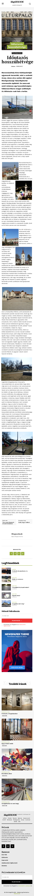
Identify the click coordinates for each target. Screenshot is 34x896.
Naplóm (14, 577)
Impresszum (17, 893)
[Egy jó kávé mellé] (17, 729)
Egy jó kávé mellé (7, 743)
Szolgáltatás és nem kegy (10, 803)
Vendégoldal (17, 41)
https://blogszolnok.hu (17, 536)
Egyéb (14, 569)
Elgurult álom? (16, 595)
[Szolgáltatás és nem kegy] (17, 789)
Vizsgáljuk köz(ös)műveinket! (20, 587)
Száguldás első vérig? (18, 604)
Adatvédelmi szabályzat (24, 885)
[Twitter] (15, 553)
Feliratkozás (16, 620)
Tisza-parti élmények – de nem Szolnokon (8, 523)
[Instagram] (8, 846)
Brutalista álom (7, 773)
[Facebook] (11, 553)
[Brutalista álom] (17, 759)
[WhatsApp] (22, 553)
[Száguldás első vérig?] (6, 603)
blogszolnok (17, 534)
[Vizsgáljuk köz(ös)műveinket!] (6, 587)
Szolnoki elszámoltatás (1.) (20, 571)
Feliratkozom (16, 881)
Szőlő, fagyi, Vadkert (24, 522)
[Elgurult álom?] (6, 595)
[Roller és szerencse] (6, 579)
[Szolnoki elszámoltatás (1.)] (6, 571)
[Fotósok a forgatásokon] (17, 699)
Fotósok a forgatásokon (9, 713)
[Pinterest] (19, 553)
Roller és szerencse (17, 579)
